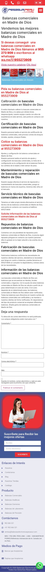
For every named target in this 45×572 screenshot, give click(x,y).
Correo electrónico (8, 361)
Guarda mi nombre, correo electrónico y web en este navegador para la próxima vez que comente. (21, 382)
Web (2, 370)
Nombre (5, 352)
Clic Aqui (31, 64)
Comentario (6, 323)
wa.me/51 (16, 59)
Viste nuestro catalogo (13, 64)
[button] (40, 10)
